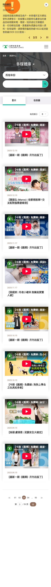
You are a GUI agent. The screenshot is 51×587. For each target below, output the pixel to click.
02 (19, 497)
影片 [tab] (14, 100)
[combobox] (25, 75)
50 (36, 497)
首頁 (4, 55)
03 (24, 497)
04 (28, 497)
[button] (29, 37)
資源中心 (12, 55)
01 (15, 497)
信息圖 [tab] (37, 100)
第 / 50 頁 (21, 504)
